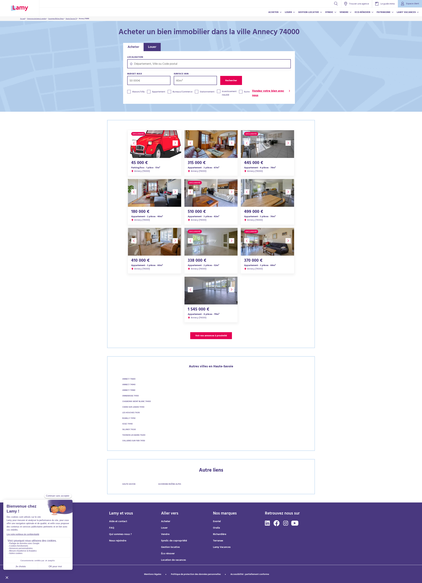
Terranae (218, 540)
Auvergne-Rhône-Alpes (169, 484)
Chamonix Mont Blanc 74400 (136, 401)
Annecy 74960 (128, 390)
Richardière (219, 534)
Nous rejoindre (117, 540)
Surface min (181, 74)
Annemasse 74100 (130, 396)
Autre (247, 92)
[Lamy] (19, 8)
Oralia (216, 528)
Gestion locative (170, 547)
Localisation (135, 57)
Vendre (165, 534)
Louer (152, 47)
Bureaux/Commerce (182, 92)
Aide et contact (118, 521)
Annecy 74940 (129, 385)
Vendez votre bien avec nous (268, 93)
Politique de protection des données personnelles (196, 574)
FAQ (111, 528)
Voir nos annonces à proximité (211, 336)
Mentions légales (152, 574)
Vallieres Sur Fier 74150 (133, 441)
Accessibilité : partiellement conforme (249, 574)
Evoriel (217, 521)
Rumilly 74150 (129, 418)
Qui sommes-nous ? (120, 534)
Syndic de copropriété (174, 540)
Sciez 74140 (127, 424)
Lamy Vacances (222, 547)
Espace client (412, 4)
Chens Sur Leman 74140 (133, 407)
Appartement (158, 92)
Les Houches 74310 (131, 413)
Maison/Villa (138, 92)
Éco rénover (168, 553)
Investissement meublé (229, 93)
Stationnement (207, 92)
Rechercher (231, 81)
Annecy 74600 (129, 379)
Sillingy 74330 (129, 430)
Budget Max (134, 74)
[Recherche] (336, 3)
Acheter (133, 47)
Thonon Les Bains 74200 (133, 435)
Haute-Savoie (129, 484)
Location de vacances (173, 560)
